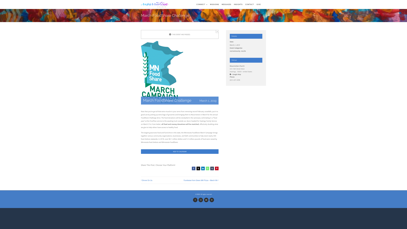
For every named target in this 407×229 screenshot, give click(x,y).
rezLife (243, 51)
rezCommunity (235, 51)
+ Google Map (236, 74)
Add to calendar (180, 151)
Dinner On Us (147, 180)
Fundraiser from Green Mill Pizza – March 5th (200, 180)
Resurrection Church (237, 66)
